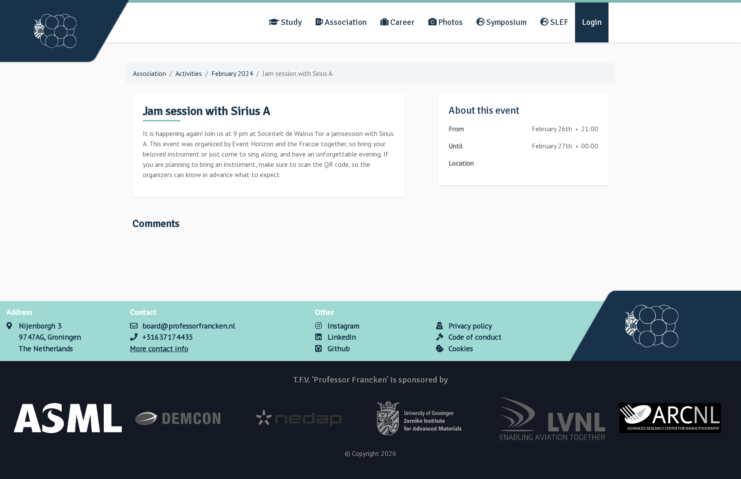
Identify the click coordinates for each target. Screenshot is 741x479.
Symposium (506, 22)
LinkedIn (340, 337)
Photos (450, 22)
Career (402, 22)
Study (290, 22)
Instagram (342, 326)
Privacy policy (469, 326)
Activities (188, 73)
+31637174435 (167, 337)
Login (592, 22)
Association (345, 22)
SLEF (558, 22)
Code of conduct (473, 337)
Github (337, 348)
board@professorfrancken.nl (188, 326)
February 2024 (232, 73)
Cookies (459, 348)
